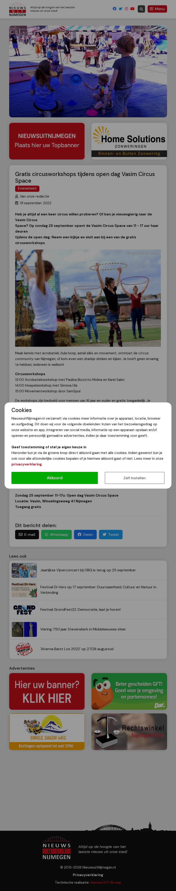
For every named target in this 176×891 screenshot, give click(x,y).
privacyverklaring (26, 464)
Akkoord (55, 478)
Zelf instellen (135, 478)
